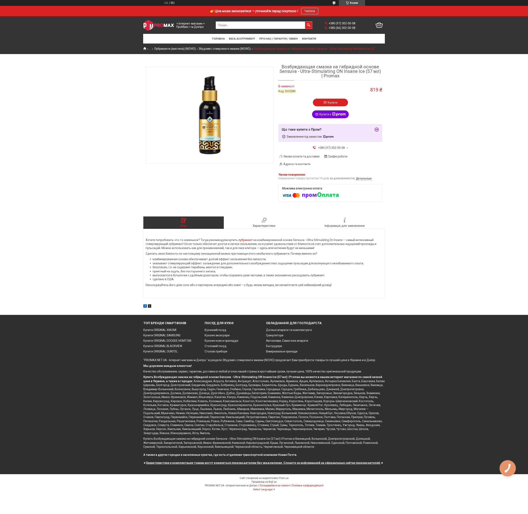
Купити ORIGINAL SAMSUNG (161, 335)
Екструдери (274, 346)
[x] (149, 306)
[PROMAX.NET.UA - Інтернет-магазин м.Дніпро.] (158, 25)
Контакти (309, 38)
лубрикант (245, 240)
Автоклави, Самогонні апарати (287, 340)
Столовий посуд (215, 346)
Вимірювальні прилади (281, 351)
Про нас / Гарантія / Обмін (278, 38)
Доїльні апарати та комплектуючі (289, 330)
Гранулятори (274, 335)
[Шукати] (308, 25)
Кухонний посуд (215, 330)
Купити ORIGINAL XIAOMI (159, 330)
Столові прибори (216, 351)
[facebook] (145, 306)
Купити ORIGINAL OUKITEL (160, 351)
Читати (309, 11)
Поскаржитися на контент (275, 485)
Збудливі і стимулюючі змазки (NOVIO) (225, 48)
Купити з (325, 114)
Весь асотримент (242, 38)
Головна (218, 38)
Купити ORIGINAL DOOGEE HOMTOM (167, 340)
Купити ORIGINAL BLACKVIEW (162, 346)
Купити (332, 102)
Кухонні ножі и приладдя (221, 340)
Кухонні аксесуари (217, 335)
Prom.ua (284, 478)
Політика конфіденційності (307, 485)
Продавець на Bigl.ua (264, 481)
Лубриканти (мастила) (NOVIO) (175, 48)
